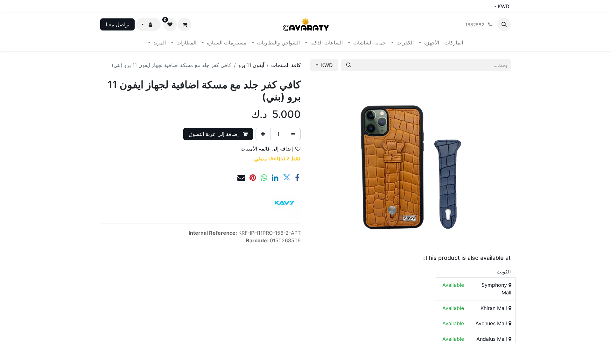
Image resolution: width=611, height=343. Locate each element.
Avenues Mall (492, 323)
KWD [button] (326, 65)
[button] (504, 24)
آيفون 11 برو (251, 65)
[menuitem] (454, 42)
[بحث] (349, 65)
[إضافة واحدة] (263, 134)
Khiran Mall (495, 308)
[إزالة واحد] (293, 134)
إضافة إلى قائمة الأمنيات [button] (267, 148)
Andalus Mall (492, 339)
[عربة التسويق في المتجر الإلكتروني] (184, 24)
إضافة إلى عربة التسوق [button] (214, 134)
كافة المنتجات (286, 65)
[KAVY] (285, 203)
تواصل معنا (117, 24)
